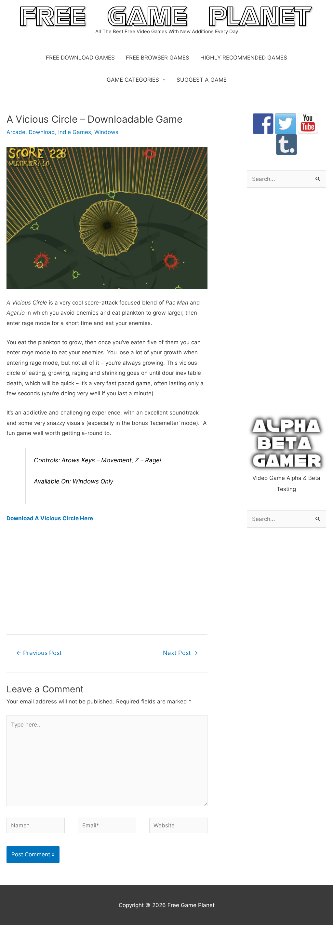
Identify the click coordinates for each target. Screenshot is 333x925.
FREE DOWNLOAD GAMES (80, 57)
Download (42, 132)
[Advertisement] (107, 578)
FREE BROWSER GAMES (157, 57)
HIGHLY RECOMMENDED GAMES (243, 57)
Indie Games (74, 132)
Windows (106, 132)
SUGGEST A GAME (202, 79)
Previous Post (39, 652)
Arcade (16, 132)
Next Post (180, 652)
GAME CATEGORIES (133, 79)
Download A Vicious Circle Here (50, 518)
